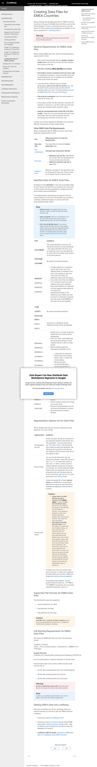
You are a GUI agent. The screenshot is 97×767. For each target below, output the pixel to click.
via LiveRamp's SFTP (57, 718)
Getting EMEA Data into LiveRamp (87, 42)
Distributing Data (7, 81)
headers (64, 60)
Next (74, 756)
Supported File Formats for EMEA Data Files (87, 32)
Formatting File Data (9, 22)
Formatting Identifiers (10, 37)
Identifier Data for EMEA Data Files (88, 23)
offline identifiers (57, 69)
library (59, 343)
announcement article (57, 388)
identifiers (49, 185)
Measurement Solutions (9, 97)
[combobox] (12, 8)
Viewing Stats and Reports (10, 93)
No (66, 748)
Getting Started (6, 14)
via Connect (54, 722)
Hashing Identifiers (10, 40)
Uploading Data (6, 18)
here (55, 217)
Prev (29, 756)
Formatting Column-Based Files (12, 25)
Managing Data (6, 77)
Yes (55, 748)
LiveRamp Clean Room (9, 89)
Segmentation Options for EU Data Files (88, 27)
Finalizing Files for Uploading (11, 64)
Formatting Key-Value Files (12, 29)
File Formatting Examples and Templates (12, 43)
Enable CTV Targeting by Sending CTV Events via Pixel (11, 54)
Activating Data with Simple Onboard (11, 72)
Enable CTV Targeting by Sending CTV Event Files (11, 48)
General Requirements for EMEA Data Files (88, 14)
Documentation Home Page (80, 3)
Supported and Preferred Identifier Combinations (11, 33)
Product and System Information (8, 102)
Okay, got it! (48, 394)
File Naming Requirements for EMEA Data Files (87, 37)
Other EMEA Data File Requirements (89, 19)
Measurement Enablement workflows (52, 726)
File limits (37, 161)
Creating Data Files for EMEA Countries (11, 60)
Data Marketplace (7, 85)
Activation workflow (58, 724)
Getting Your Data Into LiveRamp (9, 67)
